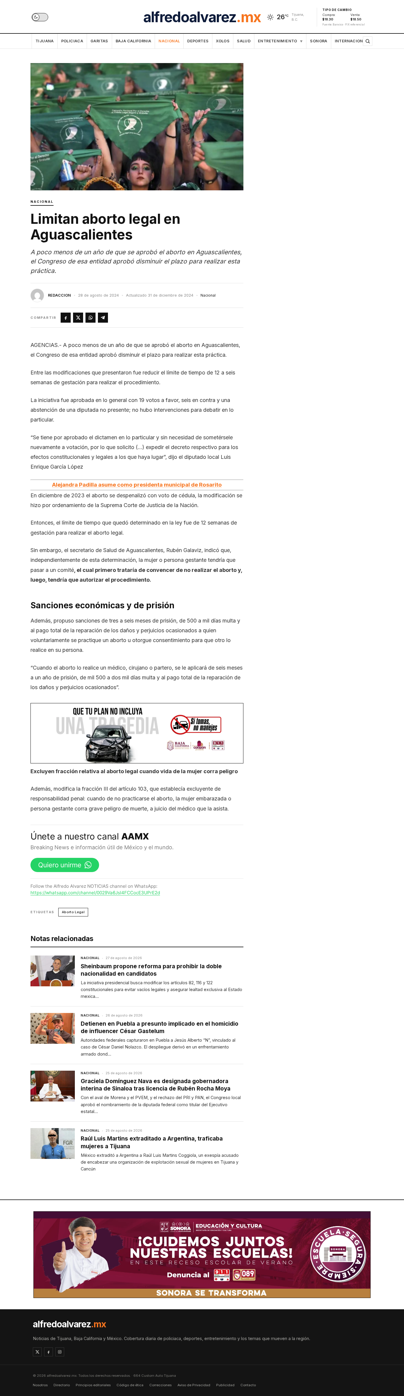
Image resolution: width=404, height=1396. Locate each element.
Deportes (198, 41)
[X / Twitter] (37, 1351)
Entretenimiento (280, 41)
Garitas (99, 41)
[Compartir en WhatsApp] (90, 318)
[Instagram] (59, 1351)
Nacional (169, 41)
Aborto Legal (73, 912)
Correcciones (160, 1385)
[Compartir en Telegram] (103, 318)
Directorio (62, 1385)
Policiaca (72, 41)
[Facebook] (48, 1351)
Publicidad (225, 1385)
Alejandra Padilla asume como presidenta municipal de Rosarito (137, 484)
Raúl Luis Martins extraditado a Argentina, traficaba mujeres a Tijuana (152, 1142)
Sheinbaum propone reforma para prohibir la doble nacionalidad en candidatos (151, 970)
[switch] (40, 17)
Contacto (248, 1385)
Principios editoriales (93, 1385)
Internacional (351, 41)
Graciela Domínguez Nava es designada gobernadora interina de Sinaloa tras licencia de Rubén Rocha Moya (155, 1085)
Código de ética (130, 1385)
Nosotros (40, 1385)
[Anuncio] (136, 733)
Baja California (133, 41)
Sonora (318, 41)
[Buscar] (367, 41)
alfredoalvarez (202, 17)
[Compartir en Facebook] (66, 318)
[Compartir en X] (78, 318)
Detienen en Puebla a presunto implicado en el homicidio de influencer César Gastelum (159, 1027)
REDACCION (59, 295)
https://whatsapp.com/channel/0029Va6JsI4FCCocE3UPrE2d (95, 892)
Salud (244, 41)
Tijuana (44, 41)
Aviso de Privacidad (193, 1385)
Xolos (223, 41)
